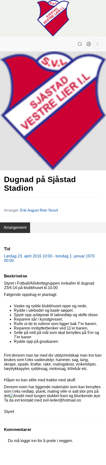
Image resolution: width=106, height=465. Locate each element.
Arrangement (15, 227)
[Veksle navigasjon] (97, 43)
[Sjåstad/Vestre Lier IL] (53, 18)
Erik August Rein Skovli (39, 210)
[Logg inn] (88, 43)
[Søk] (79, 43)
